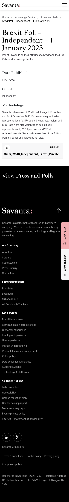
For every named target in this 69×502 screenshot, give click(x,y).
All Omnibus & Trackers (15, 304)
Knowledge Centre (25, 17)
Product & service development (19, 351)
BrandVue (7, 288)
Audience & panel (12, 366)
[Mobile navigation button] (64, 5)
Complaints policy (12, 464)
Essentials (7, 293)
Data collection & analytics (16, 361)
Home (5, 17)
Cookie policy (34, 456)
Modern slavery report (14, 408)
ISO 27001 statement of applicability (22, 419)
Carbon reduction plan (14, 398)
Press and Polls (49, 17)
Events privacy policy (13, 413)
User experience (11, 340)
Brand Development (13, 319)
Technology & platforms (15, 372)
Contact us (8, 273)
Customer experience (14, 330)
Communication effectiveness (19, 324)
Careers (6, 257)
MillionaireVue (10, 299)
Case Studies (9, 262)
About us (7, 252)
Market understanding (14, 345)
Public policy (9, 356)
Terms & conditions (13, 456)
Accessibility (9, 392)
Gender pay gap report (14, 403)
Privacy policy (51, 456)
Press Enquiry (9, 268)
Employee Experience (14, 335)
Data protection (10, 387)
